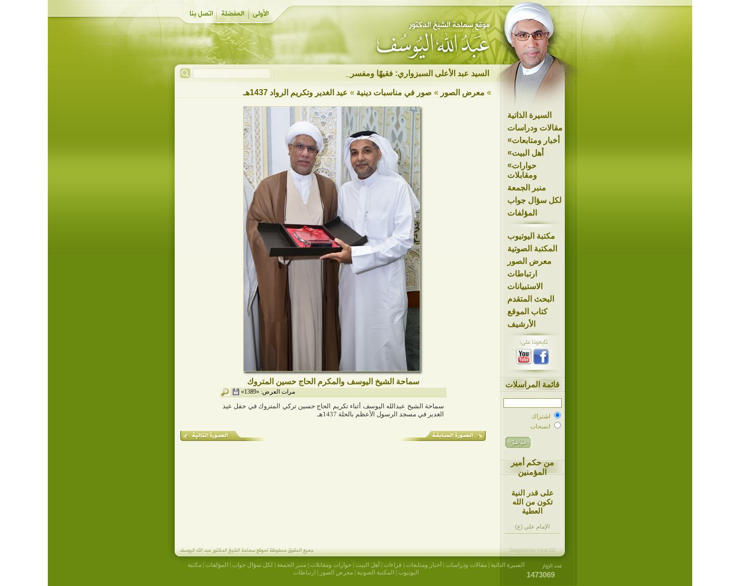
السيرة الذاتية (529, 115)
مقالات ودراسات (535, 127)
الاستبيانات (525, 286)
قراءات (393, 564)
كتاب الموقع (527, 311)
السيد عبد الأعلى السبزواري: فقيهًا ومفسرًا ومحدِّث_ (403, 73)
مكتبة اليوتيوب (531, 236)
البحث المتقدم (530, 299)
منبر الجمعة (526, 187)
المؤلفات (522, 212)
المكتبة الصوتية (532, 248)
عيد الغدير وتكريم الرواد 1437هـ (295, 92)
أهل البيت (525, 152)
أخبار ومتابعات (533, 139)
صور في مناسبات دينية (394, 92)
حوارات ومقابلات (522, 170)
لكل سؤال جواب (534, 200)
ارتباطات (522, 273)
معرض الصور (529, 261)
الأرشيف (521, 324)
